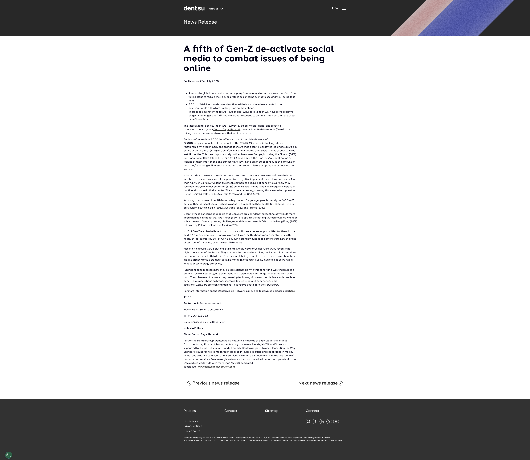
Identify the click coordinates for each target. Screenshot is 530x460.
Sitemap (271, 411)
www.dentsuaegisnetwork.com (216, 367)
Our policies (191, 421)
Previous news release (215, 383)
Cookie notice (192, 431)
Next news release (318, 383)
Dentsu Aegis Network (226, 129)
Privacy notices (193, 426)
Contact (231, 411)
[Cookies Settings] (8, 455)
